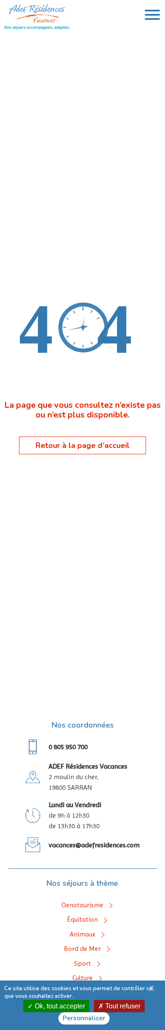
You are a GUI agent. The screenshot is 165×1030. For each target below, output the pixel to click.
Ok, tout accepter (59, 1006)
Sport (82, 963)
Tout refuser (122, 1006)
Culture (82, 978)
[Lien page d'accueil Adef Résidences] (37, 28)
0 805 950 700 (68, 747)
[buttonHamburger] (152, 14)
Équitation (82, 919)
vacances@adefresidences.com (94, 845)
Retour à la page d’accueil (82, 445)
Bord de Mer (82, 949)
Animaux (82, 934)
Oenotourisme (82, 905)
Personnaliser (84, 1018)
